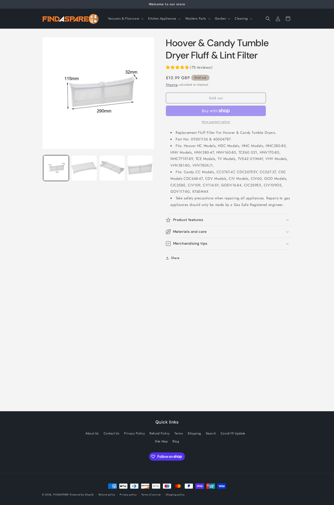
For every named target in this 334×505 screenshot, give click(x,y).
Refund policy (107, 494)
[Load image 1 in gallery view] (56, 168)
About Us (92, 433)
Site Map (161, 441)
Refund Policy (160, 433)
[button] (125, 18)
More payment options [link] (216, 122)
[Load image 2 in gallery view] (84, 168)
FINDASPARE (61, 494)
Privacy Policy (134, 433)
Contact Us (112, 433)
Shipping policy (175, 494)
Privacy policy (128, 494)
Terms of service (151, 494)
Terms (178, 433)
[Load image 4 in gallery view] (140, 168)
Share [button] (175, 258)
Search (211, 433)
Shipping (172, 85)
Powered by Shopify (82, 494)
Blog (175, 441)
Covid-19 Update (233, 433)
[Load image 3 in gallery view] (112, 168)
